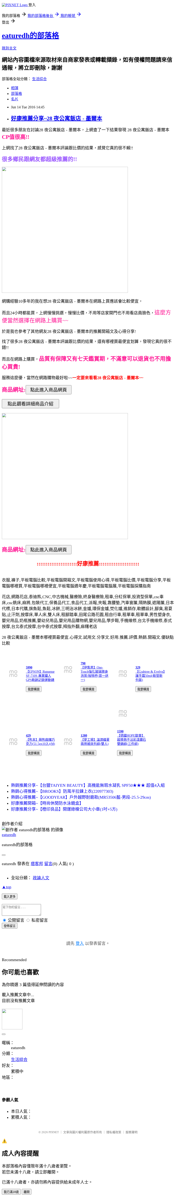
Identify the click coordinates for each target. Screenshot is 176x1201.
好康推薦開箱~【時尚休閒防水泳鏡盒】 (47, 803)
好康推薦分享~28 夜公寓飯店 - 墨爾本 (56, 118)
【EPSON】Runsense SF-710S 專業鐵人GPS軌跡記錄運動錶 (40, 676)
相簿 (14, 88)
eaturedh (9, 834)
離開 (27, 1192)
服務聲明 (132, 1132)
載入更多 (10, 896)
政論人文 (41, 878)
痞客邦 (37, 863)
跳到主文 (9, 48)
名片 (14, 99)
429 (28, 735)
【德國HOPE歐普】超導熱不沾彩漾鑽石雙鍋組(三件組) (131, 740)
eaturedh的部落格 (30, 35)
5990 (29, 667)
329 (137, 667)
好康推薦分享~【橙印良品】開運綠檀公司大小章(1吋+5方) (64, 809)
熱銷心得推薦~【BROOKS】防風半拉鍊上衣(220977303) (62, 791)
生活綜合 (39, 79)
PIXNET (54, 1132)
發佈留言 (10, 926)
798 (83, 663)
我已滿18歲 (11, 1192)
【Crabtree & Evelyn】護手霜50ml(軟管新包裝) (150, 676)
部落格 (16, 94)
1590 (120, 731)
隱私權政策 (113, 1132)
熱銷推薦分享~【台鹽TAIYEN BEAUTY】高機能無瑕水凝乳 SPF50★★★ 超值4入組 (88, 785)
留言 (48, 863)
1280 (84, 735)
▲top (6, 887)
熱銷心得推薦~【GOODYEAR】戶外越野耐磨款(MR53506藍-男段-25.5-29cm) (81, 797)
